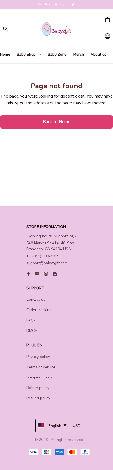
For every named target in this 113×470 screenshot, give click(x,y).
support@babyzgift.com (47, 263)
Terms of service (40, 367)
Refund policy (38, 398)
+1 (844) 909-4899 (42, 256)
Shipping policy (39, 377)
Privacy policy (38, 356)
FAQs (31, 320)
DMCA (31, 330)
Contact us (35, 299)
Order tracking (39, 309)
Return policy (37, 387)
